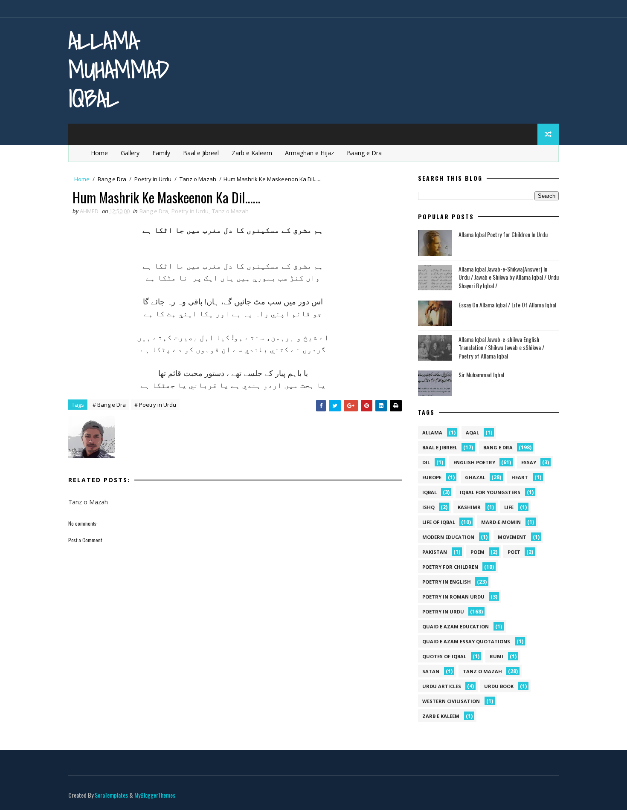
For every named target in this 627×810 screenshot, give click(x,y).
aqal (472, 432)
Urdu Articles (441, 686)
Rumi (496, 656)
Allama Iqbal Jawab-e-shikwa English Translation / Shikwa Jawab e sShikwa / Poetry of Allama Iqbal (501, 347)
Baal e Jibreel (201, 153)
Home (99, 153)
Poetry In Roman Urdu (453, 596)
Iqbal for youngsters (490, 492)
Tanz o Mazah (198, 179)
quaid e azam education (455, 626)
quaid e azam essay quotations (466, 641)
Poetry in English (446, 582)
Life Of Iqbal (438, 522)
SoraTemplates (111, 794)
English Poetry (474, 462)
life (509, 507)
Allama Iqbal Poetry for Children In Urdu (503, 234)
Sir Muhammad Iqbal (481, 374)
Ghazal (475, 477)
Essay (528, 462)
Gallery (130, 153)
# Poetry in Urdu (155, 404)
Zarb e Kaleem (252, 153)
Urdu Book (499, 686)
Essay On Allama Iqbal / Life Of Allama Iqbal (507, 304)
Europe (431, 477)
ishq (428, 507)
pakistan (434, 552)
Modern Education (448, 537)
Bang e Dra (112, 179)
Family (161, 153)
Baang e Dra (364, 153)
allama (432, 432)
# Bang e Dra (109, 404)
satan (430, 671)
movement (512, 537)
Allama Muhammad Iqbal (118, 69)
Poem (477, 552)
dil (426, 462)
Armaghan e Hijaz (309, 153)
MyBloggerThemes (154, 794)
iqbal (429, 492)
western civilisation (451, 701)
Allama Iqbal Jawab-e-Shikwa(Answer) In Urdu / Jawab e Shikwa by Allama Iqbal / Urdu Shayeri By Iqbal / (509, 277)
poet (514, 552)
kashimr (469, 507)
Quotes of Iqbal (444, 656)
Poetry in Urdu (152, 179)
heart (519, 477)
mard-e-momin (501, 522)
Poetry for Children (450, 567)
